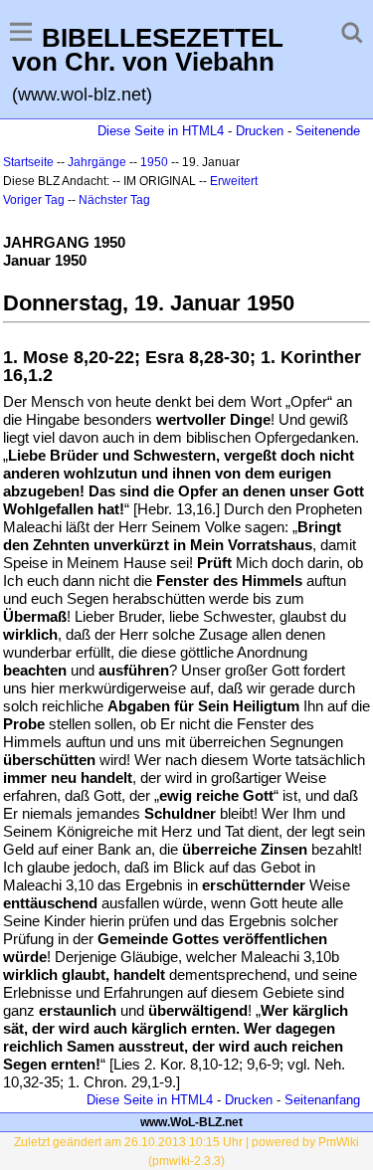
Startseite (28, 162)
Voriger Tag (34, 200)
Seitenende (327, 130)
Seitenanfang (322, 1099)
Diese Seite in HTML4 (160, 130)
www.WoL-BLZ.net (191, 1122)
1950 (154, 162)
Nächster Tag (114, 200)
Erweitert (234, 181)
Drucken (259, 130)
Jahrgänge (97, 162)
